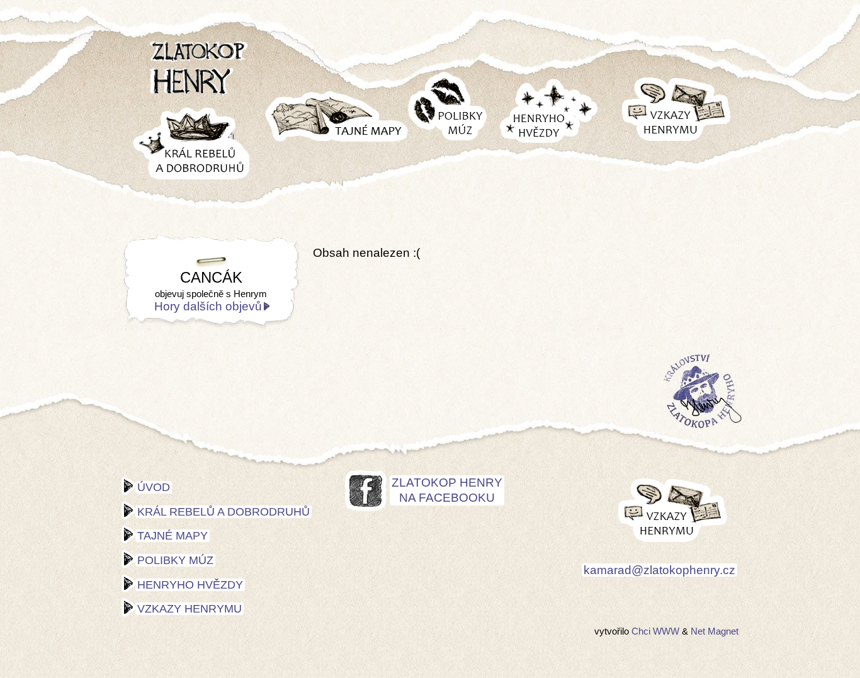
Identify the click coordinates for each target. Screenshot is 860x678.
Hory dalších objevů (208, 306)
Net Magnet (714, 631)
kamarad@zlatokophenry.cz (659, 570)
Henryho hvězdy (190, 585)
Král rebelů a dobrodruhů (223, 512)
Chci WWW (655, 631)
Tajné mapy (172, 535)
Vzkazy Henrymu (189, 608)
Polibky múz (175, 560)
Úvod (153, 487)
